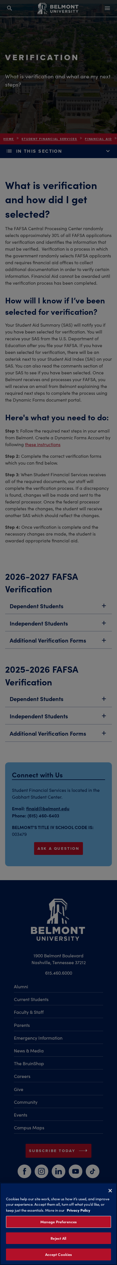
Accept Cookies (58, 1254)
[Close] (110, 1190)
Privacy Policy (78, 1209)
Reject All (58, 1238)
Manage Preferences (58, 1221)
